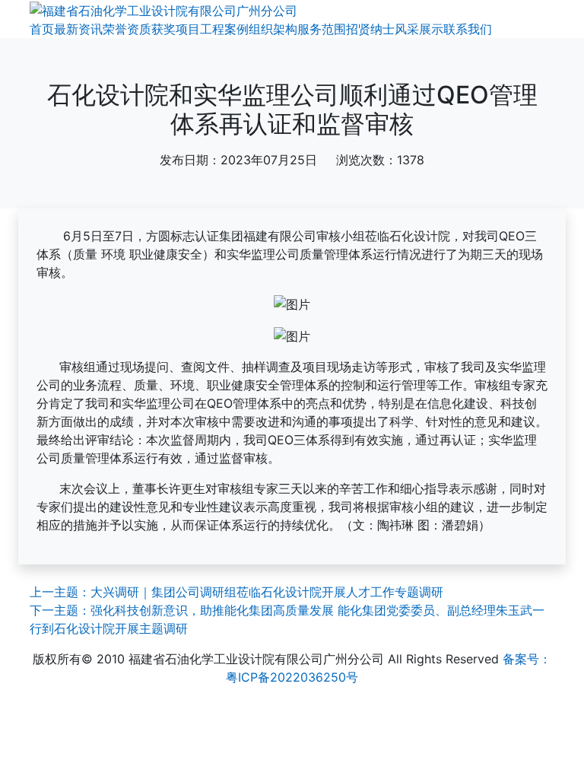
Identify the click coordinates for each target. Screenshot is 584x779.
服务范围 (321, 29)
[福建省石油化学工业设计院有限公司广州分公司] (163, 9)
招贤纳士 (370, 29)
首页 (42, 29)
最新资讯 (78, 29)
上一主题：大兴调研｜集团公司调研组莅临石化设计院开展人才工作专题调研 (236, 591)
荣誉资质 (127, 29)
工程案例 (224, 29)
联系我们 (467, 29)
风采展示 (419, 29)
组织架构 (273, 29)
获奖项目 (175, 29)
